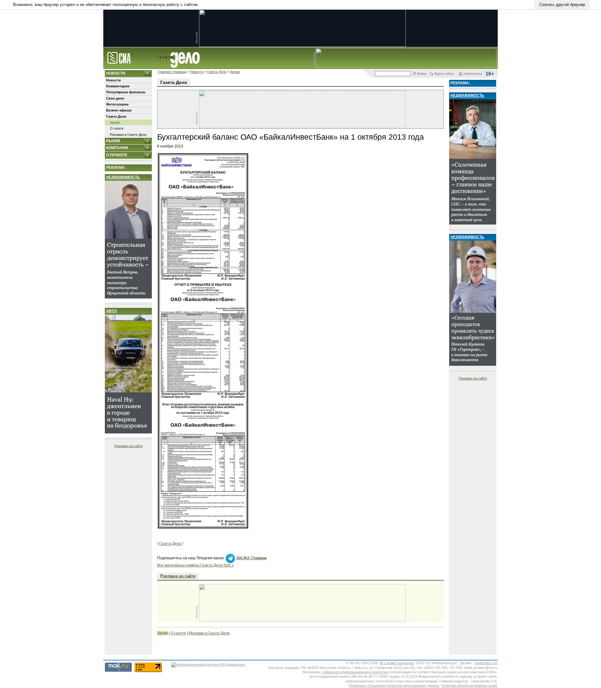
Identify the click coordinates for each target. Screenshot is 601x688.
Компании (117, 148)
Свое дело (115, 98)
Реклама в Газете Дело (128, 135)
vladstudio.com (486, 663)
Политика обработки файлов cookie (469, 685)
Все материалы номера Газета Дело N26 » (195, 565)
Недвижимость (123, 177)
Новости (196, 72)
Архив (235, 72)
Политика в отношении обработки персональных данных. (394, 685)
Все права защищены (397, 663)
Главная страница (172, 72)
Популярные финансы (125, 92)
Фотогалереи (117, 104)
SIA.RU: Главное (251, 558)
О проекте (116, 155)
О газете (117, 128)
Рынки (113, 141)
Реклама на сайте (128, 446)
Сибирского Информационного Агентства (355, 672)
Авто (111, 311)
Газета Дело (216, 72)
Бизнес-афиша (118, 110)
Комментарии (118, 86)
